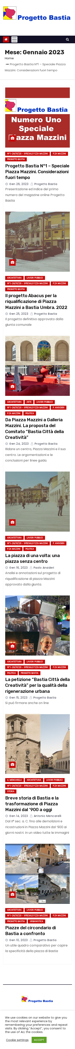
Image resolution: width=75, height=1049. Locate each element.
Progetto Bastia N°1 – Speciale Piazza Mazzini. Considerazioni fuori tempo (37, 171)
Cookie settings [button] (17, 1040)
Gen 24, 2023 (19, 444)
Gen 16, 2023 (18, 568)
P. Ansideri (58, 407)
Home (9, 58)
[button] (67, 39)
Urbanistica (36, 921)
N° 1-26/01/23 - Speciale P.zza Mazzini (27, 153)
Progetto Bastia (16, 159)
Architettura (14, 277)
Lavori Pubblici (35, 277)
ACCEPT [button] (39, 1040)
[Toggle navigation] (14, 39)
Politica (29, 413)
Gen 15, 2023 (18, 698)
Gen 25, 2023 (18, 314)
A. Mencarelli (14, 779)
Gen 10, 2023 (18, 940)
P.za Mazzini (59, 153)
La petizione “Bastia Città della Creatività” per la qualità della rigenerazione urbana (37, 685)
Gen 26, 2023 (18, 184)
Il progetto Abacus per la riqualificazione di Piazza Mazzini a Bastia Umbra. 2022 (36, 301)
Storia (10, 791)
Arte (29, 401)
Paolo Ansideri (43, 568)
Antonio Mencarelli (47, 816)
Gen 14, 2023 (18, 816)
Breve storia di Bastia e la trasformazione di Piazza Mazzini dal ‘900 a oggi (32, 804)
